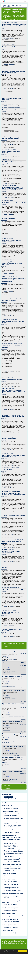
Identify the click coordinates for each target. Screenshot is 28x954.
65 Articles (11, 144)
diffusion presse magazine (9, 147)
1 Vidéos (5, 371)
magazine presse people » (8, 259)
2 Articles (11, 257)
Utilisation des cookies (13, 941)
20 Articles (11, 273)
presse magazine (12, 659)
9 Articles (11, 585)
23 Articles (11, 465)
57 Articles (10, 647)
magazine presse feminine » (8, 296)
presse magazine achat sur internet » (11, 587)
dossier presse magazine (9, 130)
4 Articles (11, 561)
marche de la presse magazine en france (12, 67)
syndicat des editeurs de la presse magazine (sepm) (12, 294)
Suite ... (5, 17)
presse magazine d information (11, 839)
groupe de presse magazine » (9, 94)
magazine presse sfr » (7, 238)
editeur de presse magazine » (9, 149)
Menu (25, 1)
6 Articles (11, 636)
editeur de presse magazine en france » (11, 107)
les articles (12, 19)
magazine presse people (9, 835)
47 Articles (11, 487)
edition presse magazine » (8, 69)
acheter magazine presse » (8, 627)
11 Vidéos (6, 64)
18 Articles (11, 291)
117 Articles (11, 341)
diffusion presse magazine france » (10, 134)
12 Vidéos (6, 38)
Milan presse (7, 714)
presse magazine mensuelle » (9, 513)
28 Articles (11, 409)
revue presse (5, 660)
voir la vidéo (4, 28)
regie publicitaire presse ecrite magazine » (12, 343)
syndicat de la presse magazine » (10, 276)
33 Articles (11, 534)
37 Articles (11, 88)
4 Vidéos (5, 125)
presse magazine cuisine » (8, 377)
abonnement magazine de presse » (10, 319)
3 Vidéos (5, 273)
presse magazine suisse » (8, 537)
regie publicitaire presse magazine (10, 374)
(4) (13, 819)
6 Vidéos (5, 88)
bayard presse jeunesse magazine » (10, 216)
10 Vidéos (6, 105)
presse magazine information (9, 41)
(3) (11, 813)
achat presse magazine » (8, 549)
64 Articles (12, 105)
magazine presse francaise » (9, 434)
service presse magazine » (8, 159)
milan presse (11, 716)
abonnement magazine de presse (11, 837)
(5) (12, 859)
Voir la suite (5, 656)
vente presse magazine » (8, 388)
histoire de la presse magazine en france (12, 128)
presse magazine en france (10, 811)
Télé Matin (7, 657)
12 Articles (11, 432)
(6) (11, 817)
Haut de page (23, 674)
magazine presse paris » (7, 200)
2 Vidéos (5, 291)
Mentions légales (10, 940)
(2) (12, 822)
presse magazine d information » (9, 22)
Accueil (3, 940)
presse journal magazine (8, 91)
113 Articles (11, 64)
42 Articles (11, 183)
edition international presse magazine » (11, 491)
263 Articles (12, 38)
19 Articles (11, 214)
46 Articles (11, 449)
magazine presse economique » (9, 185)
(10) (12, 850)
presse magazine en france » (9, 44)
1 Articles (11, 606)
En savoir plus (21, 952)
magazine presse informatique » (9, 610)
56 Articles (11, 125)
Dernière (21, 786)
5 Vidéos (5, 197)
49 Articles (11, 156)
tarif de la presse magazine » (9, 565)
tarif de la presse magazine (10, 907)
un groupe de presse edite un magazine (11, 131)
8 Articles (11, 234)
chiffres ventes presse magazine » (10, 413)
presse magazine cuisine (9, 924)
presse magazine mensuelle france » (11, 467)
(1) (11, 808)
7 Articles (11, 371)
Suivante (16, 786)
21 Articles (11, 386)
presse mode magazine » (7, 453)
